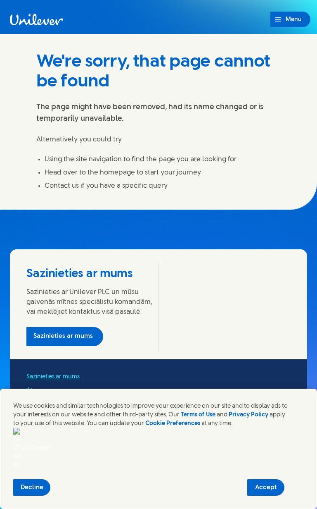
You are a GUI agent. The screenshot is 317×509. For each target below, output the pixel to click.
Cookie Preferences (172, 424)
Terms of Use (198, 415)
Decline (32, 487)
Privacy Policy (248, 415)
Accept (266, 487)
